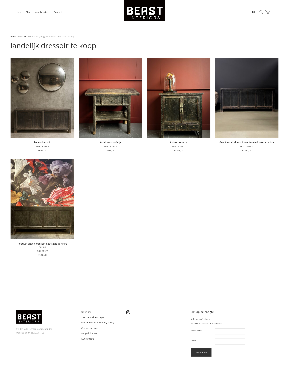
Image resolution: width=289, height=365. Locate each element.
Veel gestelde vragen (93, 317)
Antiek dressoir (42, 142)
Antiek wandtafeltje (110, 142)
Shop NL (22, 36)
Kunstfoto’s (87, 338)
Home (19, 12)
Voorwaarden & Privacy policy (97, 322)
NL (253, 12)
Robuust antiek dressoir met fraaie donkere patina (42, 245)
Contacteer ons (89, 327)
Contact (58, 12)
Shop (28, 12)
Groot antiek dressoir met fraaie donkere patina (246, 142)
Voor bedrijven (42, 12)
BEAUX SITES (37, 332)
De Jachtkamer (89, 333)
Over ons (86, 311)
